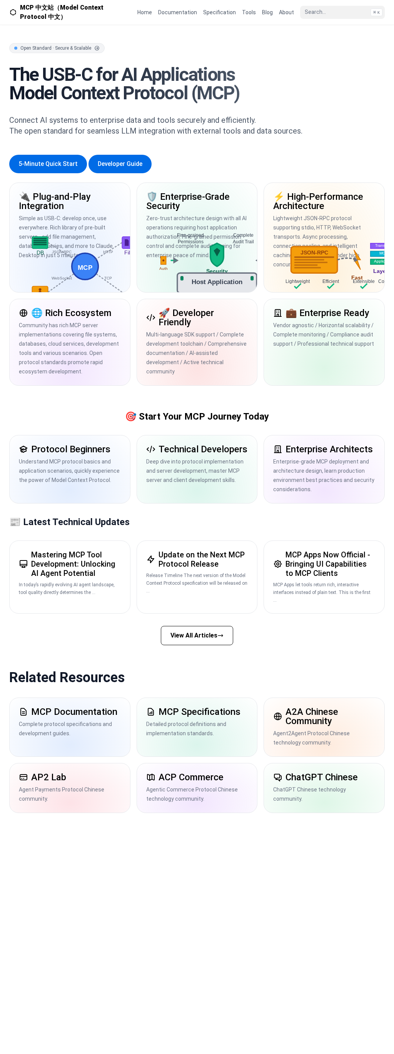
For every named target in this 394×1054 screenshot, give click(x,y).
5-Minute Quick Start (48, 163)
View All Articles (193, 635)
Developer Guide (120, 163)
